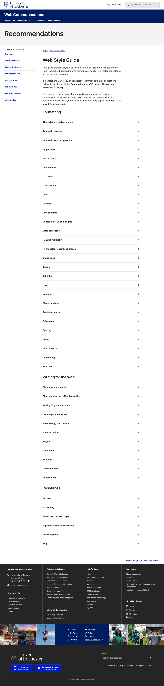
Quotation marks (51, 312)
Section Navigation (14, 50)
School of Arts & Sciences (57, 574)
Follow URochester (92, 640)
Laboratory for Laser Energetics (60, 597)
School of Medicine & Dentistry (59, 584)
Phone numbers (51, 303)
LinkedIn (91, 636)
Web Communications (24, 14)
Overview (8, 54)
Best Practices (10, 80)
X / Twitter (74, 633)
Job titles (47, 275)
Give (119, 5)
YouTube (91, 629)
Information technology (96, 597)
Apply (108, 5)
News (131, 606)
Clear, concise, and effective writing (61, 396)
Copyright (129, 665)
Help (45, 543)
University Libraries (55, 615)
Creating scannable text (55, 414)
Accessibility (49, 477)
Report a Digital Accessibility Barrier (142, 560)
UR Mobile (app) (93, 591)
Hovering (47, 459)
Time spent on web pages (56, 516)
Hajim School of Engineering (58, 577)
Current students (14, 601)
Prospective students (16, 598)
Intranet (90, 574)
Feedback (111, 665)
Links (45, 285)
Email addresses (51, 230)
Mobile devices (51, 468)
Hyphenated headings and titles (59, 248)
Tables (46, 339)
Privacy (120, 665)
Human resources (94, 587)
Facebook (73, 629)
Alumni (10, 611)
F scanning (48, 507)
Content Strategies (12, 67)
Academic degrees (52, 131)
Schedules (48, 321)
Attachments (49, 167)
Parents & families (14, 605)
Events (132, 610)
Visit (114, 5)
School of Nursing (54, 587)
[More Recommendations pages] (30, 20)
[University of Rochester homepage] (16, 5)
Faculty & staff (13, 608)
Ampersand (49, 149)
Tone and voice (51, 432)
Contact (90, 581)
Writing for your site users (56, 405)
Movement (48, 450)
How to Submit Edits (12, 93)
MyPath (90, 608)
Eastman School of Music (57, 581)
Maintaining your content (56, 423)
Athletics (133, 614)
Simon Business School (56, 591)
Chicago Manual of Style (83, 84)
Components (39, 20)
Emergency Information (144, 665)
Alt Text (47, 498)
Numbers (47, 294)
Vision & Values (132, 581)
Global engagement (134, 574)
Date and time (50, 212)
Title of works (50, 348)
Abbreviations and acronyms (58, 122)
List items (48, 176)
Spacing (47, 330)
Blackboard (91, 601)
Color (45, 194)
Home (45, 50)
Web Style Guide (11, 87)
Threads (73, 640)
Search (103, 653)
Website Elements (12, 60)
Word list (47, 366)
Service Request (54, 20)
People (7, 20)
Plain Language (50, 534)
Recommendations (20, 20)
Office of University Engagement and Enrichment (141, 585)
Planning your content (54, 387)
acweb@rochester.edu (54, 104)
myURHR (90, 604)
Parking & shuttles (94, 594)
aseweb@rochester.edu (21, 585)
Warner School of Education (58, 594)
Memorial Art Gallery (55, 618)
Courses (47, 203)
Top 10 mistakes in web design (58, 525)
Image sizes (49, 257)
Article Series (10, 100)
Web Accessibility (12, 73)
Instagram (74, 636)
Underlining (49, 357)
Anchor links (49, 158)
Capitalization (50, 185)
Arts (131, 618)
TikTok (90, 633)
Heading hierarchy (52, 239)
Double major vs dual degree (57, 221)
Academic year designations (57, 140)
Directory (90, 584)
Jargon (46, 266)
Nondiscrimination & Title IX (137, 590)
